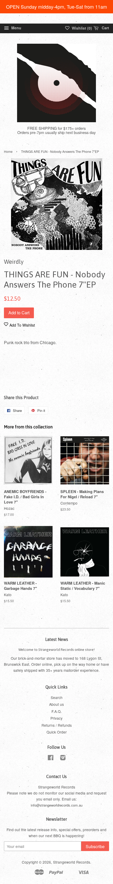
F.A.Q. (57, 711)
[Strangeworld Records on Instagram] (63, 758)
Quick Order (57, 732)
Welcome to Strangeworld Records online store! (56, 649)
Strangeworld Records (71, 862)
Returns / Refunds (57, 725)
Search (57, 697)
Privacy (56, 718)
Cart (105, 27)
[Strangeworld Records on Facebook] (51, 758)
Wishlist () (81, 28)
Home (8, 151)
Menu (15, 27)
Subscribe (95, 846)
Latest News (56, 639)
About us (56, 704)
